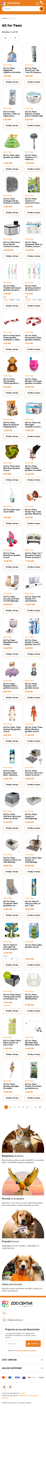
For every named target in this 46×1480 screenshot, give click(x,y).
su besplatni (13, 1198)
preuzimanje (12, 1284)
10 (40, 1107)
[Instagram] (10, 1387)
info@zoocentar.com (15, 1320)
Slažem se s (22, 1350)
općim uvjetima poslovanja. (26, 1350)
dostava (12, 1155)
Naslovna (4, 18)
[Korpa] (42, 3)
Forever (10, 1241)
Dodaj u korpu (12, 82)
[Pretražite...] (41, 9)
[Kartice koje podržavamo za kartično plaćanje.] (4, 1377)
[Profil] (37, 3)
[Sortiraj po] (16, 38)
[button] (4, 1312)
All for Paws (12, 18)
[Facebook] (4, 1387)
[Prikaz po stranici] (6, 38)
